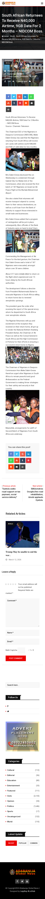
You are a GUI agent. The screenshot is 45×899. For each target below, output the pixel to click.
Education (11, 780)
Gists (9, 796)
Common (33, 843)
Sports (10, 811)
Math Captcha (11, 650)
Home (6, 36)
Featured (11, 791)
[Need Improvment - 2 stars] (8, 584)
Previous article (9, 486)
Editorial (10, 775)
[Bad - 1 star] (6, 584)
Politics (10, 806)
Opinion (10, 801)
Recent (11, 843)
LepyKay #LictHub (27, 891)
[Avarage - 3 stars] (11, 584)
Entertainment (13, 785)
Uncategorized (13, 816)
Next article (37, 486)
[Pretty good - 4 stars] (13, 584)
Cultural (10, 770)
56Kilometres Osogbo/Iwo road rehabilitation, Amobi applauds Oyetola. (35, 494)
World (12, 36)
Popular (22, 843)
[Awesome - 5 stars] (15, 584)
